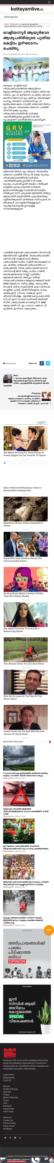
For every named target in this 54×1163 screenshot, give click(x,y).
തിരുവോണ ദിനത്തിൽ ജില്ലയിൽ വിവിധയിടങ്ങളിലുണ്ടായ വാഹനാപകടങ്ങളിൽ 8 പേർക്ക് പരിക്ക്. (25, 811)
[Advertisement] (27, 231)
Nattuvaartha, (33, 54)
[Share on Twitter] (48, 363)
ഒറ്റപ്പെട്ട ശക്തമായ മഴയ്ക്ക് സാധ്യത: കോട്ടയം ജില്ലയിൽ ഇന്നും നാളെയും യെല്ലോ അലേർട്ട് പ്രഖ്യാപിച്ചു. (23, 920)
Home (6, 24)
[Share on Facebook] (42, 363)
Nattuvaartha (14, 24)
